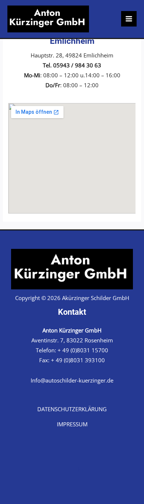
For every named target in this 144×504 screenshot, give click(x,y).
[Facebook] (64, 469)
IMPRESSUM (72, 424)
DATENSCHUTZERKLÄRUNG (72, 409)
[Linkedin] (80, 469)
